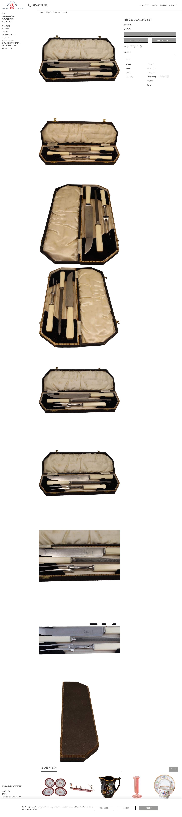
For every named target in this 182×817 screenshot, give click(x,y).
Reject (126, 808)
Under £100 (164, 77)
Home (41, 12)
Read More (104, 808)
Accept (148, 808)
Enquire (150, 34)
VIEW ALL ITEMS (7, 22)
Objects (48, 12)
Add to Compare (163, 40)
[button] (6, 37)
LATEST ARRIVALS (8, 16)
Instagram (6, 791)
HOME (4, 13)
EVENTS (4, 794)
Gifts (149, 85)
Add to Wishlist (136, 40)
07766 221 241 (40, 5)
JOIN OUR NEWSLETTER (11, 786)
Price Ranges (152, 77)
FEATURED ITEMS (8, 19)
